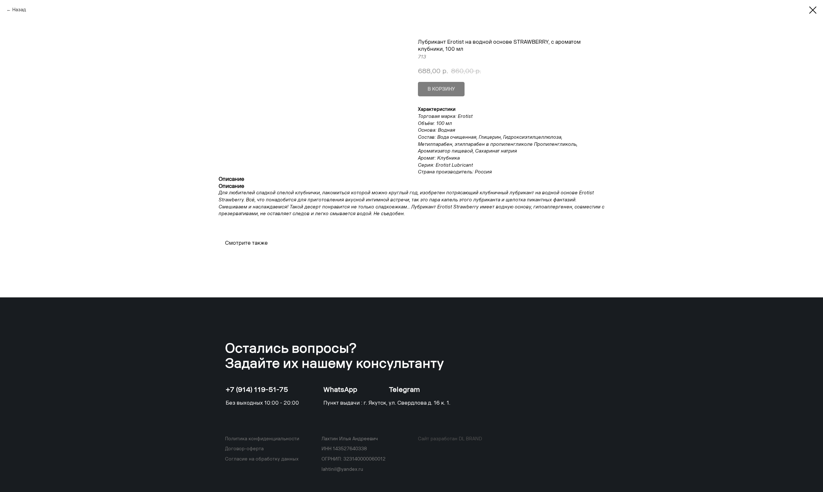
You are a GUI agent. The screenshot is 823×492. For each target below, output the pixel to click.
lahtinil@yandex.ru (342, 469)
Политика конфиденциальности (262, 439)
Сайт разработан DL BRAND (450, 439)
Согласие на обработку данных (262, 459)
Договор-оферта (244, 449)
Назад (19, 10)
